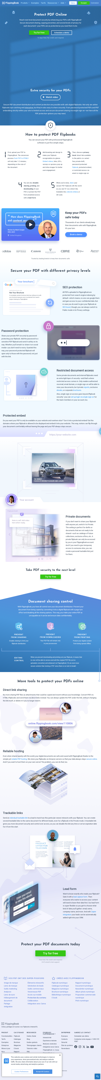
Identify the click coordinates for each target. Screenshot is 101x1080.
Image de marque (11, 983)
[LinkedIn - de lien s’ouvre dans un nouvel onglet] (88, 1047)
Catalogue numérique (60, 986)
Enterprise (5, 1045)
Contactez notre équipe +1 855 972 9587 (86, 1040)
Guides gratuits (32, 1042)
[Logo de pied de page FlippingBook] (10, 1023)
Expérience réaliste (50, 1041)
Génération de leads (35, 986)
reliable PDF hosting (19, 759)
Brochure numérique (60, 992)
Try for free (39, 32)
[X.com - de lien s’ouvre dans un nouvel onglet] (84, 1047)
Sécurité (64, 1042)
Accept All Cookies (42, 1072)
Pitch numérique (82, 1001)
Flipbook (17, 1036)
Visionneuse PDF (34, 992)
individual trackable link (19, 818)
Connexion (95, 3)
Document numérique (84, 986)
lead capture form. (80, 897)
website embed (72, 192)
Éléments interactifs (36, 983)
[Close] (60, 1055)
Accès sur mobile (35, 995)
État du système (67, 1045)
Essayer (84, 3)
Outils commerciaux (36, 989)
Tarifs (3, 1039)
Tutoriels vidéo (32, 1048)
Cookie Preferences (21, 1072)
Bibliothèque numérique (61, 995)
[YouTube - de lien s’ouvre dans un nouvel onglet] (92, 1047)
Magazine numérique (60, 989)
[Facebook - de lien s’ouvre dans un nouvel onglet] (75, 1047)
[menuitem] (25, 3)
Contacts (64, 1039)
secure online (91, 759)
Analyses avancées (50, 1044)
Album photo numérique (85, 992)
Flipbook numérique (59, 983)
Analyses (7, 992)
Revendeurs (65, 1048)
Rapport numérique (83, 983)
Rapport (16, 1051)
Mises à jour (5, 1048)
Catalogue (17, 1039)
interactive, (29, 108)
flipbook (75, 167)
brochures (77, 390)
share (72, 183)
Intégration (8, 1007)
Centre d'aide (31, 1036)
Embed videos (48, 161)
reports (86, 387)
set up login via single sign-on (82, 397)
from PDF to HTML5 (21, 158)
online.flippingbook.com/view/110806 (50, 723)
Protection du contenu (37, 998)
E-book (54, 998)
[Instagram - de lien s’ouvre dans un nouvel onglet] (80, 1047)
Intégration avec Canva (37, 1004)
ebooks (59, 390)
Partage (7, 1004)
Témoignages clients (34, 1045)
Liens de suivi (9, 995)
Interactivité (47, 1037)
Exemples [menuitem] (35, 3)
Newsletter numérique (84, 989)
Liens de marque (10, 986)
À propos (64, 1036)
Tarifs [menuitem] (43, 3)
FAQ (28, 1051)
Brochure (17, 1042)
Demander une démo (81, 1036)
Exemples (4, 1042)
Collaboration (33, 1001)
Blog (28, 1039)
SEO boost (67, 307)
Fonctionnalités (6, 1036)
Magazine (17, 1045)
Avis (3, 1051)
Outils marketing (10, 989)
